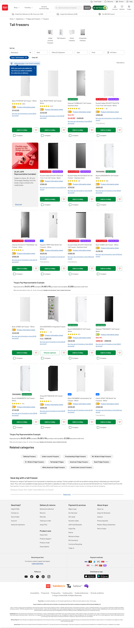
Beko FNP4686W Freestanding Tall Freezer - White (79, 399)
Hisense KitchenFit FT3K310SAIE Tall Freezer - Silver (24, 246)
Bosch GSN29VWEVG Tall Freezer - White (79, 330)
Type (78, 52)
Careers (100, 517)
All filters (113, 52)
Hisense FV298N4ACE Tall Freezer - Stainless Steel (80, 104)
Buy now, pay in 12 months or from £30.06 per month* (24, 414)
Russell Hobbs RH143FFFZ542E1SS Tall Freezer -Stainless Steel (80, 246)
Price (93, 52)
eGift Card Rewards (75, 525)
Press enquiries (102, 521)
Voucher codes (73, 521)
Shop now (18, 204)
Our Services (72, 513)
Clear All (35, 57)
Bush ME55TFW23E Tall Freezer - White (51, 102)
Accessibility (34, 593)
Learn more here (37, 563)
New (38, 52)
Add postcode (19, 63)
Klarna (70, 532)
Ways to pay (72, 509)
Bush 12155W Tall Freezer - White (23, 327)
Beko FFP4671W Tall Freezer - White (24, 101)
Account (14, 521)
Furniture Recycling (75, 544)
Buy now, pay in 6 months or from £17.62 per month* (109, 255)
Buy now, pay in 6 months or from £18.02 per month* (24, 114)
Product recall (44, 542)
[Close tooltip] (34, 67)
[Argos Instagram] (48, 576)
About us (100, 509)
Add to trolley (22, 130)
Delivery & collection (47, 509)
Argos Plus (43, 525)
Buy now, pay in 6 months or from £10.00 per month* (52, 117)
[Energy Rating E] (14, 107)
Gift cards (71, 517)
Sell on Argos (101, 528)
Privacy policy (55, 593)
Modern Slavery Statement (106, 525)
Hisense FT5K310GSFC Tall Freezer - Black (108, 330)
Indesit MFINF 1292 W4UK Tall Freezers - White (106, 399)
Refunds (43, 517)
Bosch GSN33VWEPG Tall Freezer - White (107, 177)
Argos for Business (103, 513)
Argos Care (43, 535)
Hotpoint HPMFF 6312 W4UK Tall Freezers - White (51, 246)
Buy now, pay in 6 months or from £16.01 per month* (109, 119)
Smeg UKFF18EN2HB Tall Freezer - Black (51, 397)
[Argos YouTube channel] (26, 576)
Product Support (45, 539)
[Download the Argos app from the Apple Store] (90, 577)
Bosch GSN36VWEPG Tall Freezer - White (24, 399)
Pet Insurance (73, 540)
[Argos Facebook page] (31, 576)
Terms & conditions (97, 593)
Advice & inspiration (18, 525)
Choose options (50, 353)
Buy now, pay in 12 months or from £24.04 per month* (24, 261)
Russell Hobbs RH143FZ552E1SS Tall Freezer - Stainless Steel (80, 177)
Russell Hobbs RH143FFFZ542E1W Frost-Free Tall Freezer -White (107, 104)
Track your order (45, 521)
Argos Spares (44, 546)
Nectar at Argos (73, 536)
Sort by (12, 48)
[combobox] (69, 8)
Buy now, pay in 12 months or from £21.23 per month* (52, 258)
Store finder (15, 517)
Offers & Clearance (58, 52)
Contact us (15, 513)
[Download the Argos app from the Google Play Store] (103, 577)
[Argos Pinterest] (43, 576)
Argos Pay (71, 528)
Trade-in (71, 548)
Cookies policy (67, 593)
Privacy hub (45, 593)
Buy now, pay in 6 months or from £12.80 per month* (80, 191)
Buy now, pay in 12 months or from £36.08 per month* (108, 345)
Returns (42, 513)
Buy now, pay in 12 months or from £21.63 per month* (80, 411)
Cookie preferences (81, 593)
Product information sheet (26, 107)
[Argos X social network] (37, 576)
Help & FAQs (15, 509)
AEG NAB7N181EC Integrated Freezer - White (53, 328)
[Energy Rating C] (98, 334)
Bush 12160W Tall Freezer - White (107, 245)
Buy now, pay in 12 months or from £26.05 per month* (80, 345)
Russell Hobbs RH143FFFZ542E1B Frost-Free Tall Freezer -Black (51, 177)
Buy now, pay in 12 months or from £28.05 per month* (108, 191)
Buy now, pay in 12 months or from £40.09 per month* (52, 343)
